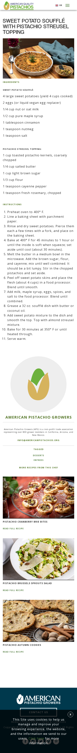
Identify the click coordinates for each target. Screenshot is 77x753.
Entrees (39, 460)
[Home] (18, 5)
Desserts (38, 455)
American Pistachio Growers (38, 417)
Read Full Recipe (13, 528)
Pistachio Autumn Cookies (22, 645)
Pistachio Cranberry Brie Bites (25, 522)
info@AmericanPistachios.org (38, 440)
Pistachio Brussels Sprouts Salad (27, 583)
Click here (36, 738)
